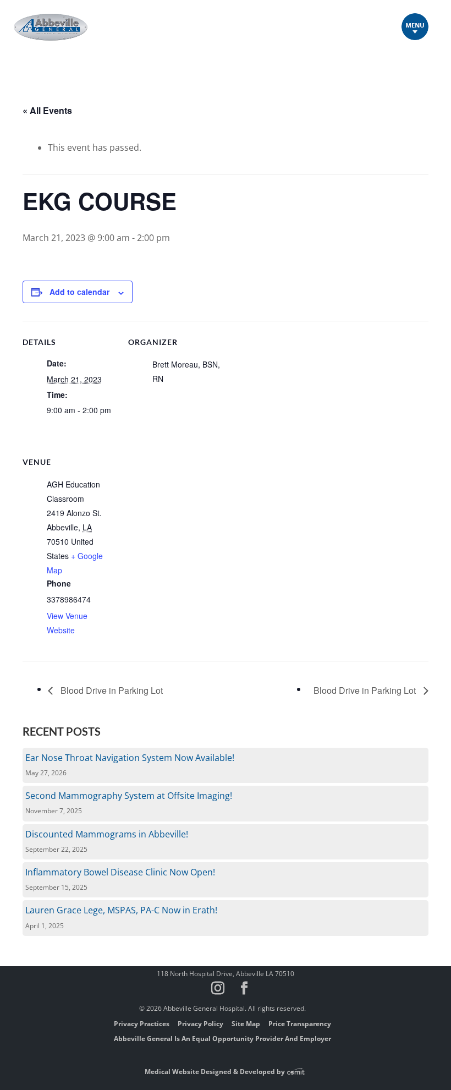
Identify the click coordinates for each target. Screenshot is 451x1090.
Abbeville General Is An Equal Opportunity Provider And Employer (222, 1038)
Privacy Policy (200, 1023)
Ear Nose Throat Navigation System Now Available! (129, 758)
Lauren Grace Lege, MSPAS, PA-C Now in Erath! (121, 910)
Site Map (246, 1023)
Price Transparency (299, 1023)
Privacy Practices (141, 1023)
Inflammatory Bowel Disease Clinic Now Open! (120, 872)
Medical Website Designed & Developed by (216, 1071)
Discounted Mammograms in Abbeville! (106, 834)
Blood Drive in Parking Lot (110, 690)
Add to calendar (79, 291)
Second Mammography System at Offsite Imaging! (128, 796)
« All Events (47, 110)
